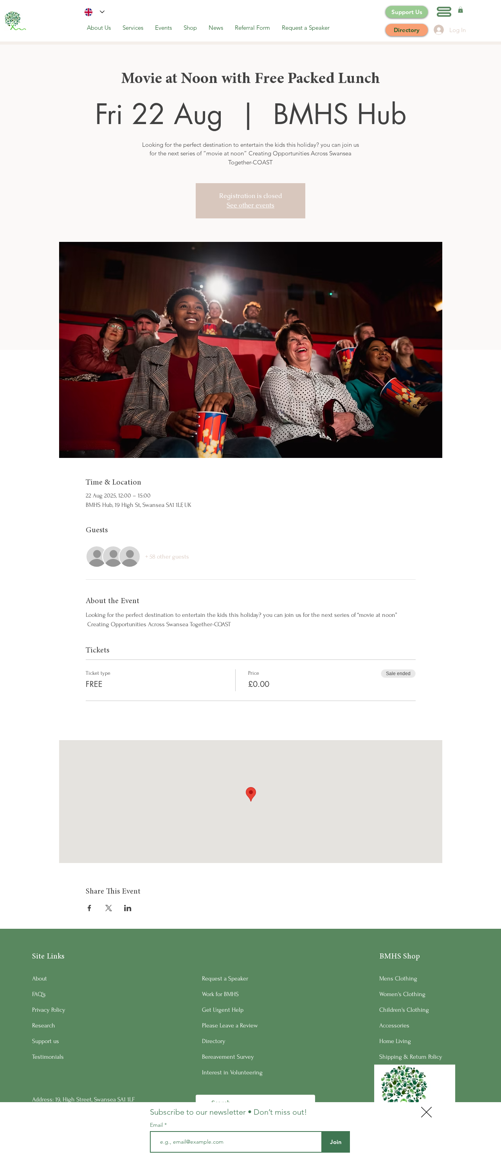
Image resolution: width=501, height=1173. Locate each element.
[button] (426, 1112)
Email (157, 1125)
